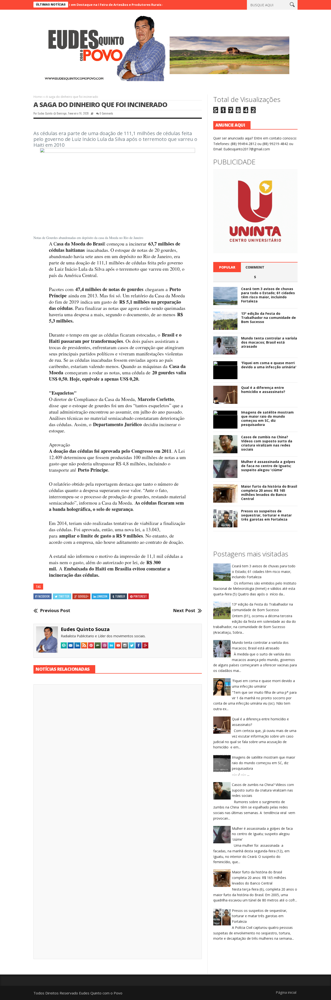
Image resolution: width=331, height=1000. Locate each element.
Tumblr (120, 596)
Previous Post (55, 610)
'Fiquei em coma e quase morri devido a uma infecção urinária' (268, 365)
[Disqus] (118, 755)
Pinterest (140, 596)
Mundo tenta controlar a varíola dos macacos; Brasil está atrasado (269, 342)
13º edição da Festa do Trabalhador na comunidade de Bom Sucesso (268, 317)
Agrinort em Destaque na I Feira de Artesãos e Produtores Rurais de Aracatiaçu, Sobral (100, 4)
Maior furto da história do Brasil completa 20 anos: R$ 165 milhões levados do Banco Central (269, 492)
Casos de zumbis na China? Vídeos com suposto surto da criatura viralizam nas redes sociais (266, 443)
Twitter (63, 596)
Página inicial (286, 992)
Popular (227, 267)
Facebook (44, 596)
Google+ (83, 596)
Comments (254, 272)
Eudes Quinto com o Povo (100, 993)
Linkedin (102, 596)
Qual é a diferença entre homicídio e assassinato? (263, 389)
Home (37, 97)
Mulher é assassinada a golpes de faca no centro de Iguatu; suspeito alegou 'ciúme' (268, 465)
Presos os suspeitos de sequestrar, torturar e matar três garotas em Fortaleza (266, 515)
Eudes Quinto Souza (85, 629)
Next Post (184, 610)
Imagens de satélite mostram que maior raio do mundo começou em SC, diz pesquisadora (267, 418)
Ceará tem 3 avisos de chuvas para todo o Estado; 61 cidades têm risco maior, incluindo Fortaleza (268, 294)
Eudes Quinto (45, 113)
